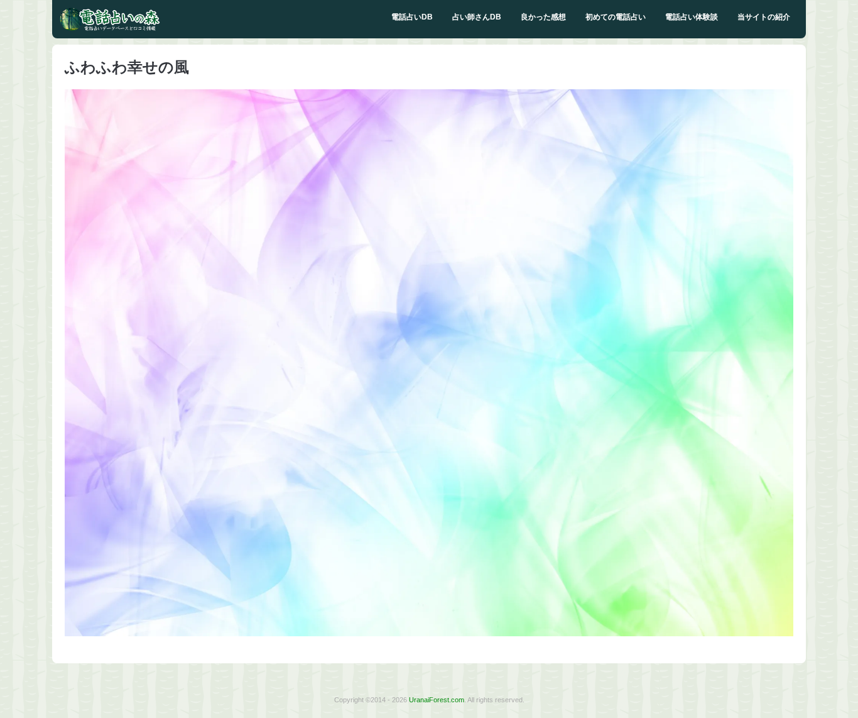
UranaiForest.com (436, 700)
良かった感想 (543, 17)
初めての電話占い (615, 17)
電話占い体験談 (691, 17)
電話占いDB (412, 17)
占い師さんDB (476, 17)
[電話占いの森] (110, 28)
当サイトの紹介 (763, 17)
